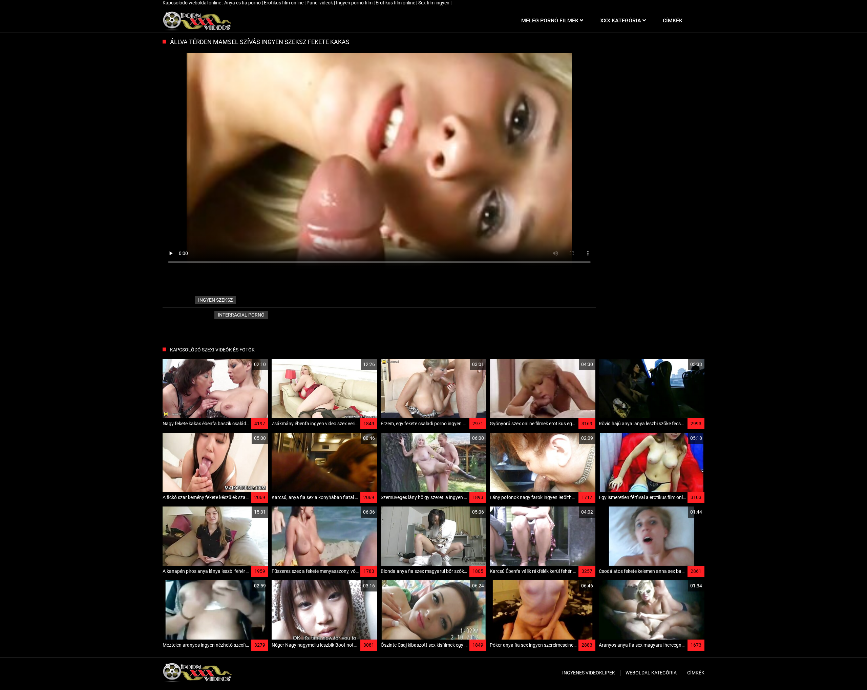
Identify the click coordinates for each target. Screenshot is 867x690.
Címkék (695, 672)
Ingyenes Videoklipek (588, 672)
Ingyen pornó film (355, 2)
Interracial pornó (241, 315)
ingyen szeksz (215, 300)
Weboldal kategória (651, 672)
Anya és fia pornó (243, 2)
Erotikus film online (284, 2)
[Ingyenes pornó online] (197, 21)
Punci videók (320, 2)
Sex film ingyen (434, 2)
